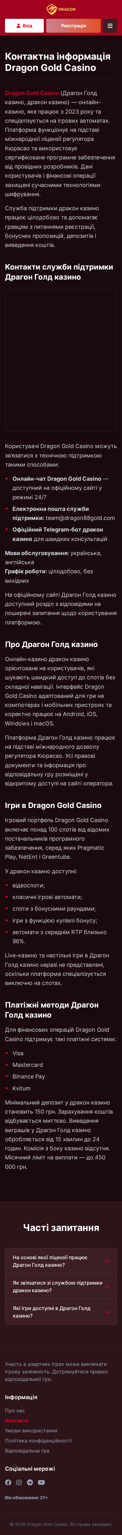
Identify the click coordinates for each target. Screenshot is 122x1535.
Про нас (15, 1410)
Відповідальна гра (27, 1450)
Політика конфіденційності (38, 1440)
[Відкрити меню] (110, 26)
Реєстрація (73, 25)
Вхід (27, 25)
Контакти (16, 1420)
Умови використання (31, 1430)
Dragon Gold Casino (32, 93)
